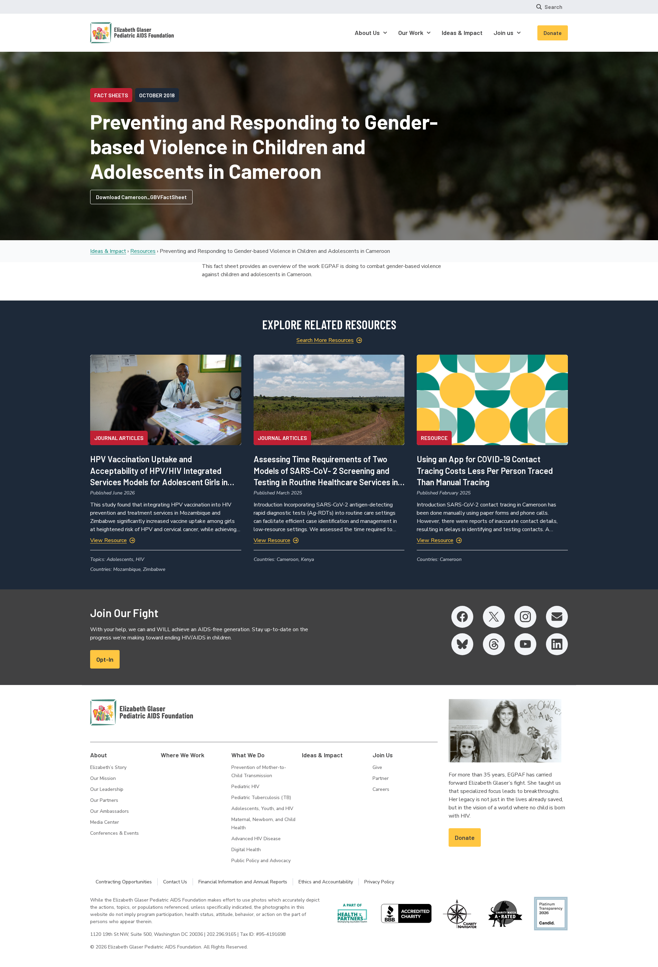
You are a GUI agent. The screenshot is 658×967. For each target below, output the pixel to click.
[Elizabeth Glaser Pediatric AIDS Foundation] (141, 712)
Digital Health (246, 849)
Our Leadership (106, 789)
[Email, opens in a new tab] (557, 617)
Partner (381, 778)
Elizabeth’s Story (108, 767)
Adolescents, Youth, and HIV (262, 808)
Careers (381, 789)
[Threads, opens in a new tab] (494, 644)
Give (377, 767)
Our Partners (104, 800)
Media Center (104, 822)
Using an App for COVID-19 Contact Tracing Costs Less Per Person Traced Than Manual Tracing (485, 470)
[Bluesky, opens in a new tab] (462, 644)
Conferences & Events (114, 833)
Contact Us (175, 882)
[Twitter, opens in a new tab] (494, 617)
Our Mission (103, 778)
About (98, 755)
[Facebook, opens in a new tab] (462, 617)
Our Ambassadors (109, 811)
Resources (143, 251)
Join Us (383, 755)
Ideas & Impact (108, 251)
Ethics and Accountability (325, 882)
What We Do (248, 755)
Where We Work (182, 755)
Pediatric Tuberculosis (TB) (261, 797)
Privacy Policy (379, 882)
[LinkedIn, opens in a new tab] (557, 644)
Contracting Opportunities (124, 882)
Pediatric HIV (245, 786)
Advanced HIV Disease (256, 838)
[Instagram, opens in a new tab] (525, 617)
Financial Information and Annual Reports (242, 882)
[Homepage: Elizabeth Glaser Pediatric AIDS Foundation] (114, 33)
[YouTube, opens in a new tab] (525, 644)
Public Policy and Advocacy (261, 860)
